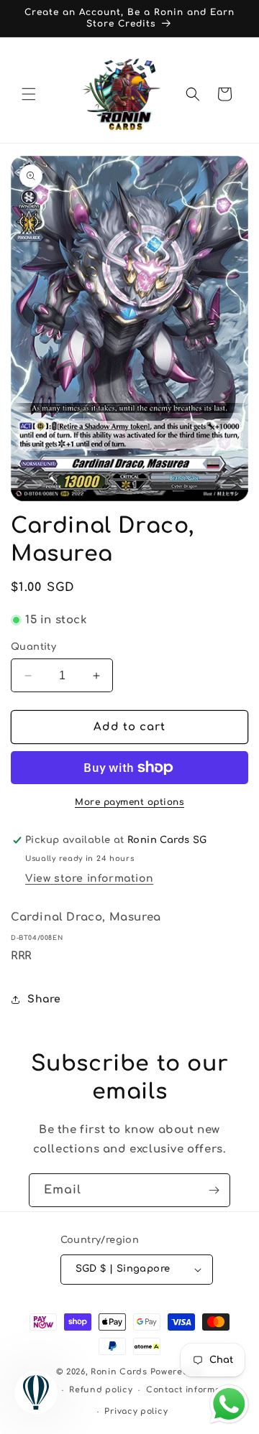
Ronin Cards (119, 1372)
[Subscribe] (214, 1190)
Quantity (33, 647)
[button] (29, 94)
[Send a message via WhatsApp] (229, 1404)
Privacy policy (136, 1411)
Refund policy (100, 1390)
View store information (89, 878)
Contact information (192, 1390)
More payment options (129, 802)
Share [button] (44, 999)
